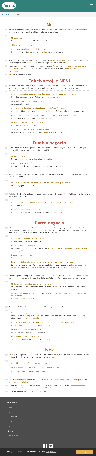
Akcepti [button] (84, 452)
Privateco (11, 426)
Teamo (10, 412)
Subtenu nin (12, 417)
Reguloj (10, 431)
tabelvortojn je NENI (42, 86)
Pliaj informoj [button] (51, 452)
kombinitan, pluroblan (35, 391)
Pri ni (10, 407)
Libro (10, 421)
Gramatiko (6, 14)
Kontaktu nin (13, 435)
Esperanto (11, 402)
